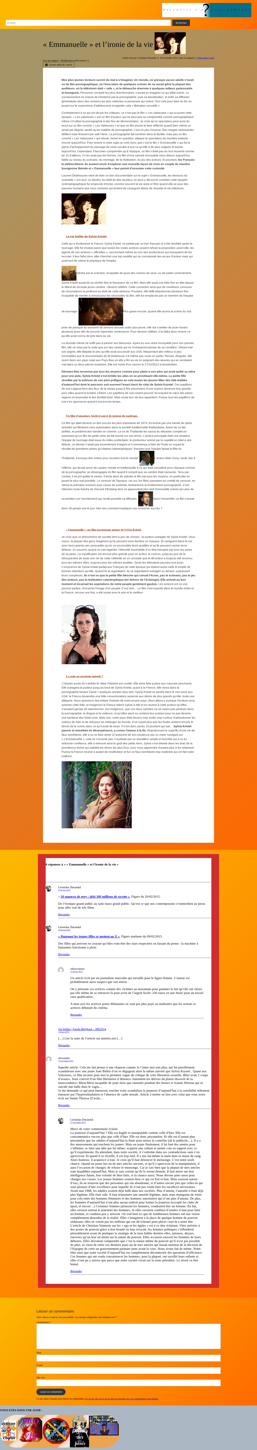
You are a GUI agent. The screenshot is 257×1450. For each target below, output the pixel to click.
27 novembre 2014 (65, 1061)
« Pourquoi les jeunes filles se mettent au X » (89, 936)
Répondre (64, 914)
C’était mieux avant (205, 58)
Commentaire (43, 1322)
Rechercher (181, 23)
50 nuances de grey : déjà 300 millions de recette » (95, 896)
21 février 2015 (64, 890)
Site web (40, 1377)
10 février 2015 (64, 930)
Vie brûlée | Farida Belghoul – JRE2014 (82, 1029)
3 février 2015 (63, 1032)
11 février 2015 (76, 971)
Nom (38, 1352)
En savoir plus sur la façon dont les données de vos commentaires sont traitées (121, 1399)
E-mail (39, 1365)
